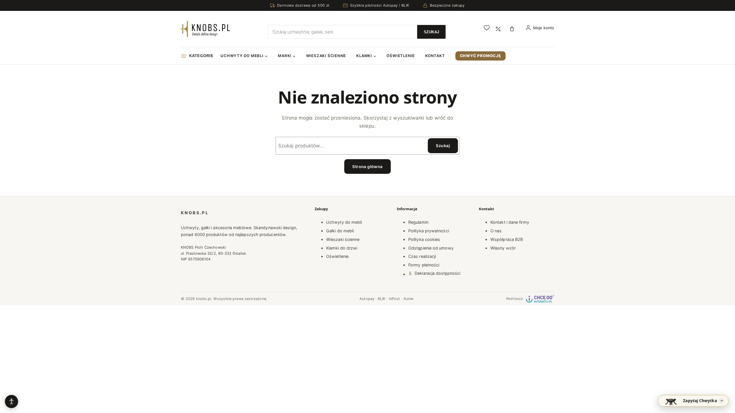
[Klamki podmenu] (374, 55)
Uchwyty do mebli (344, 222)
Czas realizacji (422, 256)
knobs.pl (195, 212)
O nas (496, 230)
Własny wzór (503, 248)
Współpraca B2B (506, 239)
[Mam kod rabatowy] (498, 29)
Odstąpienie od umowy (431, 248)
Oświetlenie (337, 256)
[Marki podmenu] (294, 55)
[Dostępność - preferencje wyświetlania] (11, 401)
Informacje (407, 209)
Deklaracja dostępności (437, 273)
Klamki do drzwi (341, 248)
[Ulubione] (486, 28)
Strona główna (367, 166)
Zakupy (321, 209)
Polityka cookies (424, 239)
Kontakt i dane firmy (509, 222)
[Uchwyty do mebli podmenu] (266, 55)
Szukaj (443, 145)
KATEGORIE (201, 56)
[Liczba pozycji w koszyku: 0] (513, 29)
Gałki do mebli (340, 230)
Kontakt (486, 209)
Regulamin (418, 222)
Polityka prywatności (428, 230)
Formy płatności (423, 264)
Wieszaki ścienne (342, 239)
